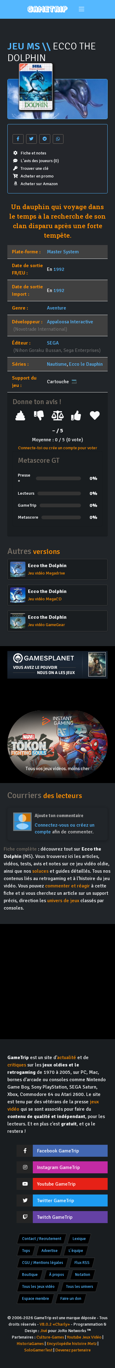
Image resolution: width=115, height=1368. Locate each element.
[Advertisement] (57, 694)
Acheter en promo (37, 176)
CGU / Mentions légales (42, 1262)
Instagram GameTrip (58, 1167)
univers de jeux (63, 901)
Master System (63, 252)
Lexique (79, 1238)
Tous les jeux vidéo (38, 1286)
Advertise (49, 1250)
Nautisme (57, 364)
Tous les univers (79, 1286)
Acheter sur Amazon (39, 183)
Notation (82, 1274)
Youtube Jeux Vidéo (84, 1337)
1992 (58, 269)
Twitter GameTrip (55, 1201)
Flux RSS (82, 1262)
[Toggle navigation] (81, 9)
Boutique (30, 1274)
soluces (40, 871)
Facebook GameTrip (58, 1151)
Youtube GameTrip (56, 1184)
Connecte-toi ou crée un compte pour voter (57, 447)
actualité (66, 1057)
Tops (26, 1250)
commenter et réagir (67, 886)
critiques (16, 1065)
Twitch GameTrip (54, 1217)
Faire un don (70, 1298)
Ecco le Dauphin (86, 364)
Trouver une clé (34, 168)
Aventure (56, 308)
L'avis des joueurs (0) (40, 160)
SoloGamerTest (38, 1350)
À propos (56, 1274)
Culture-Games (50, 1337)
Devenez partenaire (73, 1350)
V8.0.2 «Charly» (55, 1324)
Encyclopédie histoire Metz (72, 1343)
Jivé (43, 1330)
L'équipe (76, 1250)
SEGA (53, 343)
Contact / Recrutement (41, 1238)
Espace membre (35, 1298)
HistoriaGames (30, 1343)
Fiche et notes (33, 153)
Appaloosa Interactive (70, 322)
